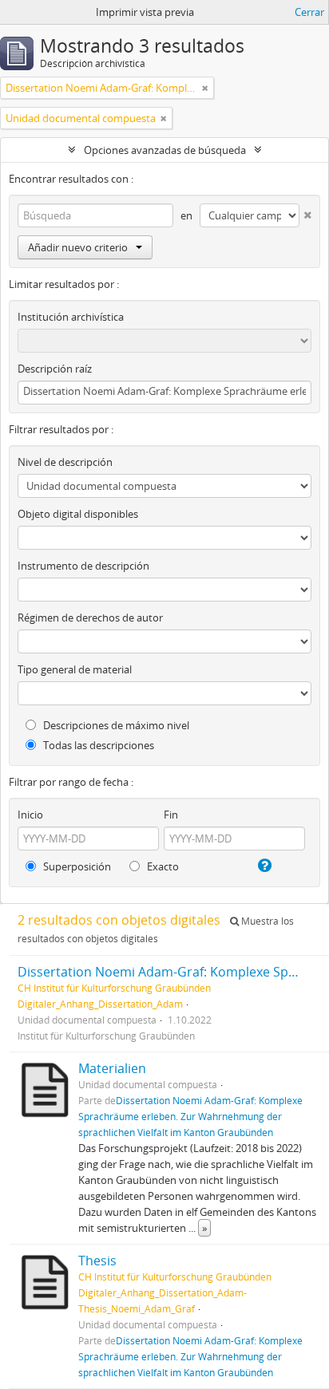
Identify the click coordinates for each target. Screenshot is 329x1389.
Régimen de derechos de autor (90, 617)
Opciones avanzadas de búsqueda (165, 150)
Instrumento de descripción (83, 565)
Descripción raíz (55, 368)
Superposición (76, 866)
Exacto (162, 866)
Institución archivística (71, 317)
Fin (171, 814)
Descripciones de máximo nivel (115, 725)
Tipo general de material (75, 669)
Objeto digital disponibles (78, 514)
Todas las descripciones (97, 745)
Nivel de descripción (65, 462)
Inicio (30, 814)
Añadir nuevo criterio (78, 247)
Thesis (97, 1260)
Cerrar (309, 12)
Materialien (112, 1068)
